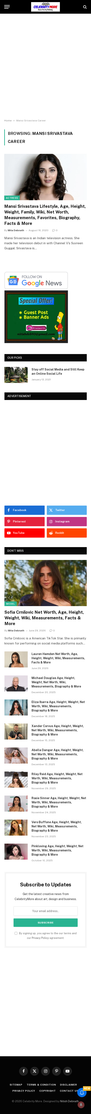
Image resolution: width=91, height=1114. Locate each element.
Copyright (47, 1090)
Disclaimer (68, 1084)
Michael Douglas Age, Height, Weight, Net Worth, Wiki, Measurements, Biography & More (56, 682)
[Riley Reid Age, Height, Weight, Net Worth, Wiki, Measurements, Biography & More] (16, 780)
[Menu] (7, 7)
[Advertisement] (45, 66)
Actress (12, 198)
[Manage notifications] (81, 1104)
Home (8, 120)
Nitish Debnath (69, 1101)
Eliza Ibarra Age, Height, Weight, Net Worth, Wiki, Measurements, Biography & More (58, 706)
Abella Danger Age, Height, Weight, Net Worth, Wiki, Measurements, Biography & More (58, 754)
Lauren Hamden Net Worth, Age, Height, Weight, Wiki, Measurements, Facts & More (58, 658)
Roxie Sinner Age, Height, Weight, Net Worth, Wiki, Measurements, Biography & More (59, 802)
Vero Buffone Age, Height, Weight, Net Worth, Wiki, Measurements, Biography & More (57, 826)
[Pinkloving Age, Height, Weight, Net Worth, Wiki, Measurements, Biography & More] (16, 852)
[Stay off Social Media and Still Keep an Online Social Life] (16, 375)
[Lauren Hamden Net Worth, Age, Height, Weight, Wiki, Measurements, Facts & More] (16, 659)
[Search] (84, 7)
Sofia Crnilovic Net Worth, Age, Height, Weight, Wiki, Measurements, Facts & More (44, 618)
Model (10, 604)
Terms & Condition (41, 1084)
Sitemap (16, 1084)
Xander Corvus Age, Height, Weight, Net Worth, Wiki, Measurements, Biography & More (58, 730)
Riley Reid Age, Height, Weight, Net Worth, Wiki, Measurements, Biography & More (57, 778)
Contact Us (69, 1090)
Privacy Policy (40, 938)
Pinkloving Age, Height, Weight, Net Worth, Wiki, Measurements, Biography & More (57, 850)
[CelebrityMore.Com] (45, 7)
